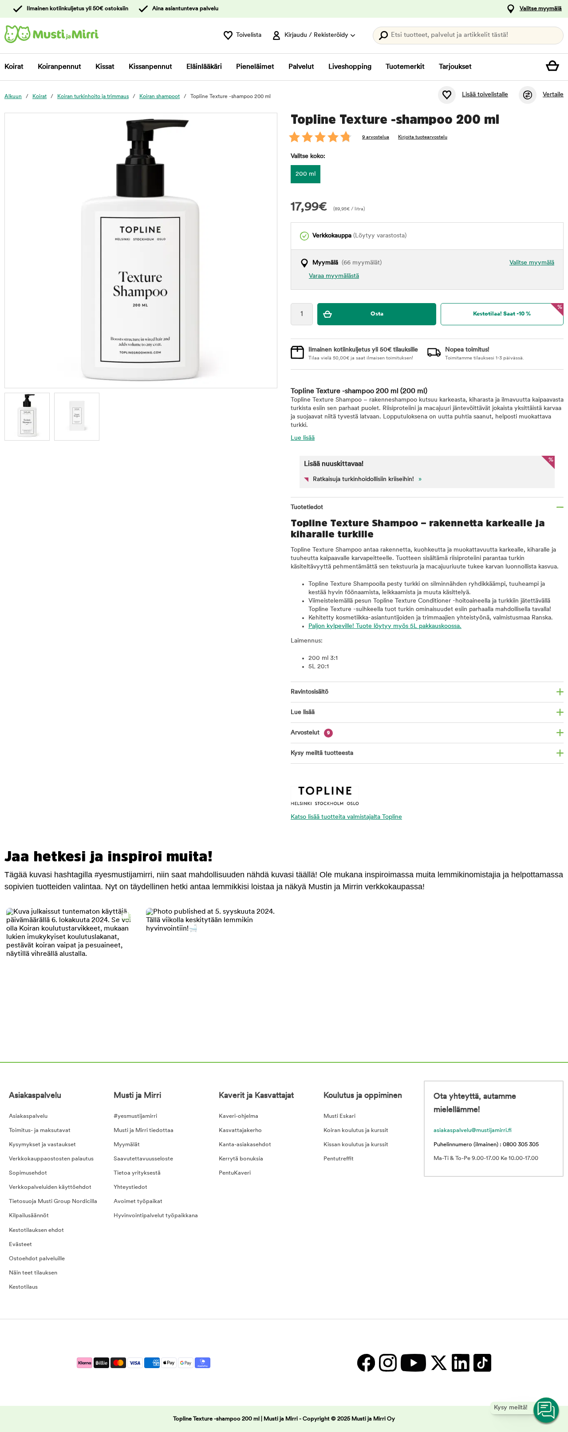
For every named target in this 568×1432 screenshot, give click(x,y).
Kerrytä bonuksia (241, 1159)
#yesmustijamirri (135, 1116)
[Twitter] (439, 1362)
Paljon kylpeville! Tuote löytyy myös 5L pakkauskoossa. (385, 626)
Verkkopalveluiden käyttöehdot (50, 1187)
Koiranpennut (59, 67)
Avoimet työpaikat (138, 1201)
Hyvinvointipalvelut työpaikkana (156, 1216)
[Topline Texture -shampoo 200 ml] (27, 415)
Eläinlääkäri (204, 67)
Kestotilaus (23, 1287)
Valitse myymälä (541, 9)
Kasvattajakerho (240, 1130)
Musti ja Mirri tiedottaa (144, 1130)
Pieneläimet (255, 67)
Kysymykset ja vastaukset (42, 1145)
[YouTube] (413, 1362)
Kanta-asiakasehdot (245, 1145)
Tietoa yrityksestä (137, 1173)
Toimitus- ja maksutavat (40, 1130)
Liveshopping (349, 67)
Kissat (104, 67)
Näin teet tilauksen (33, 1273)
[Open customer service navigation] (546, 1410)
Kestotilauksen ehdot (36, 1230)
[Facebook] (366, 1362)
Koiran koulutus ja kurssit (355, 1130)
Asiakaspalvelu (28, 1116)
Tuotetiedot (307, 507)
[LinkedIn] (460, 1362)
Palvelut (301, 67)
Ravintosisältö (309, 692)
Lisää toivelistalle (485, 94)
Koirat (14, 67)
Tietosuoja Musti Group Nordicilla (53, 1201)
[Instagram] (387, 1362)
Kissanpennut (150, 67)
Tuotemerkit (405, 67)
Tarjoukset (455, 67)
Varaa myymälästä (334, 276)
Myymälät (127, 1145)
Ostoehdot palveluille (37, 1259)
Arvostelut (310, 733)
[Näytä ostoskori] (555, 67)
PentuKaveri (235, 1173)
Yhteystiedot (130, 1187)
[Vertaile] (527, 95)
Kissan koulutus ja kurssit (355, 1145)
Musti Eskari (339, 1116)
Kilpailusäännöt (29, 1216)
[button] (70, 972)
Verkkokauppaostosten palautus (51, 1159)
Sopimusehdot (28, 1173)
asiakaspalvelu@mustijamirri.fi (473, 1130)
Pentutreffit (338, 1159)
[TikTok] (481, 1362)
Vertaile (553, 94)
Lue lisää (303, 438)
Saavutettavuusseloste (143, 1159)
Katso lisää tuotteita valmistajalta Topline (346, 817)
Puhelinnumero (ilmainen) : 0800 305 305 (486, 1145)
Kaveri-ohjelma (238, 1116)
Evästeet (20, 1244)
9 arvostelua (375, 137)
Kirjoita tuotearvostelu (422, 137)
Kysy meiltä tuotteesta (322, 753)
